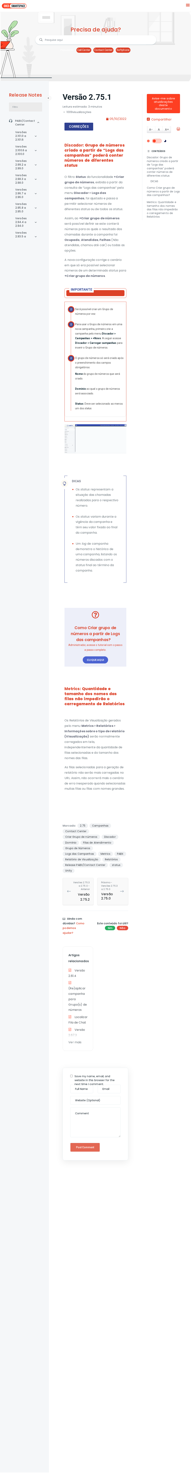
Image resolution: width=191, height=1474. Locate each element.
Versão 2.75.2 (81, 891)
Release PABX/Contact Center (85, 865)
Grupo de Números (77, 848)
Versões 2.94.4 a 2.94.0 (21, 222)
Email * (103, 1086)
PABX (120, 854)
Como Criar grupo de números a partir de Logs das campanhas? (163, 191)
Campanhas (100, 826)
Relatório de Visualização (81, 859)
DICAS (154, 181)
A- (151, 129)
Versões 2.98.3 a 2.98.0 (21, 179)
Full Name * (78, 1086)
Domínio (70, 842)
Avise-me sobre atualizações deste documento (163, 103)
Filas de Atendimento (97, 842)
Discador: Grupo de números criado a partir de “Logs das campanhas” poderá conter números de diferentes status (162, 167)
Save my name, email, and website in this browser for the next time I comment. (95, 1080)
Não (122, 928)
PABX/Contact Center (25, 122)
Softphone (123, 49)
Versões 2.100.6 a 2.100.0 (21, 150)
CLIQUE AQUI (95, 660)
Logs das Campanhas (79, 854)
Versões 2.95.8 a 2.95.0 (21, 207)
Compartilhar (161, 119)
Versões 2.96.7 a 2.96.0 (21, 193)
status (116, 865)
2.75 (82, 826)
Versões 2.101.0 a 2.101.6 (21, 136)
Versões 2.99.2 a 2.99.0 (21, 164)
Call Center (84, 49)
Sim (110, 928)
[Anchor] (80, 165)
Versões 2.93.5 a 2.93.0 (21, 236)
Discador (110, 837)
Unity (68, 870)
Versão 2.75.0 (109, 891)
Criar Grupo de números (81, 837)
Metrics (105, 854)
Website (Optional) (82, 1098)
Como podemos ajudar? (73, 928)
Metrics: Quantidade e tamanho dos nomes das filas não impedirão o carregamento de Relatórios (162, 209)
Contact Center (103, 49)
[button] (188, 5)
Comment (78, 1109)
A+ (167, 129)
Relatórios (111, 859)
